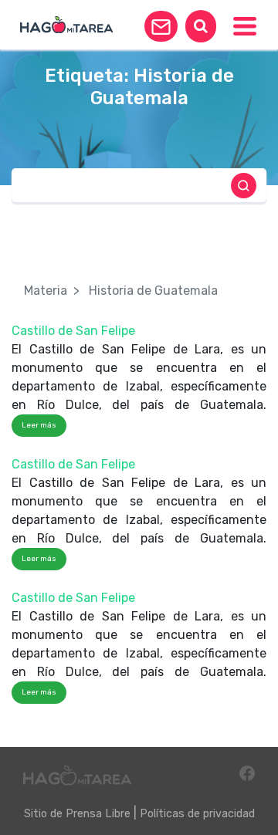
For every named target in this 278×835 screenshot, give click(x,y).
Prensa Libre (98, 813)
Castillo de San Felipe (73, 330)
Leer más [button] (39, 425)
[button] (161, 26)
